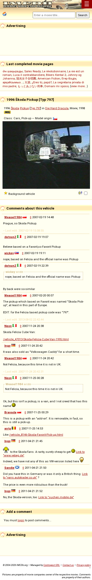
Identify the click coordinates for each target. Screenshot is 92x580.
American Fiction (49, 78)
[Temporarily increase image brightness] (80, 192)
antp (7, 428)
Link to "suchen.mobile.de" (56, 497)
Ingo (7, 345)
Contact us (68, 565)
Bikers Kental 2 (56, 75)
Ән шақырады (13, 71)
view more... (79, 86)
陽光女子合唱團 (26, 78)
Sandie (9, 467)
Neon (8, 326)
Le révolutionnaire (54, 71)
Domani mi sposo (56, 86)
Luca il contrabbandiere (28, 75)
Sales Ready (32, 71)
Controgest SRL (51, 565)
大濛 (27, 82)
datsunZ (10, 237)
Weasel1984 (13, 217)
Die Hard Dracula (56, 108)
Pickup (24, 108)
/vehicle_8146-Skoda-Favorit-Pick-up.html (36, 434)
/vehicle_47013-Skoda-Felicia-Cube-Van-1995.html (36, 339)
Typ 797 (35, 108)
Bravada (10, 412)
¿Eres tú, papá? (42, 82)
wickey (9, 253)
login (21, 520)
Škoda (15, 108)
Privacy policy (84, 565)
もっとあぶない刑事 (30, 86)
